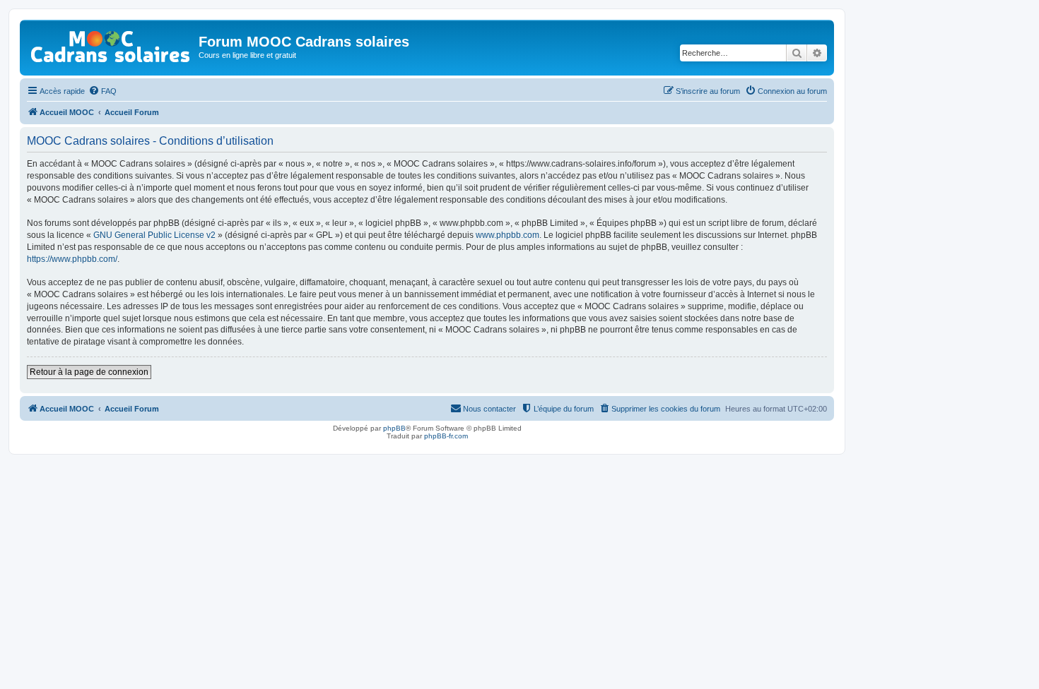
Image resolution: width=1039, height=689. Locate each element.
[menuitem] (102, 91)
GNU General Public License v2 (154, 235)
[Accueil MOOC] (111, 43)
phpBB (394, 428)
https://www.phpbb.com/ (72, 259)
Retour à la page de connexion (89, 372)
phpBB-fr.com (446, 436)
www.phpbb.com (507, 235)
